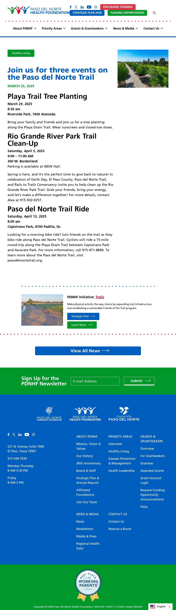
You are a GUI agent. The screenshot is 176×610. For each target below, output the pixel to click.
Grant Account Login (150, 480)
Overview (115, 444)
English (161, 606)
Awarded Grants (152, 471)
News (80, 521)
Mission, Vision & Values (88, 446)
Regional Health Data (88, 546)
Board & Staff (86, 471)
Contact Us (151, 28)
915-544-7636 (17, 458)
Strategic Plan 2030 (87, 12)
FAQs (144, 507)
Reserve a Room (119, 529)
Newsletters (84, 529)
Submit (137, 381)
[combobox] (160, 606)
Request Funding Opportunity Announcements (152, 494)
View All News (85, 350)
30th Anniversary (88, 463)
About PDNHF (87, 436)
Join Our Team (86, 502)
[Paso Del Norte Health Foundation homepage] (39, 10)
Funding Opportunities (127, 12)
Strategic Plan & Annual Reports (87, 480)
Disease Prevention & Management (122, 461)
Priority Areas (52, 28)
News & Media (123, 28)
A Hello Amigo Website (129, 606)
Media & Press (86, 536)
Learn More (79, 325)
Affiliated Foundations (85, 492)
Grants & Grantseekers (87, 28)
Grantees (146, 463)
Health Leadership (121, 471)
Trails (100, 297)
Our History (84, 456)
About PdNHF (22, 28)
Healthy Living (21, 53)
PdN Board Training (118, 7)
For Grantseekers (152, 456)
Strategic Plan (80, 316)
